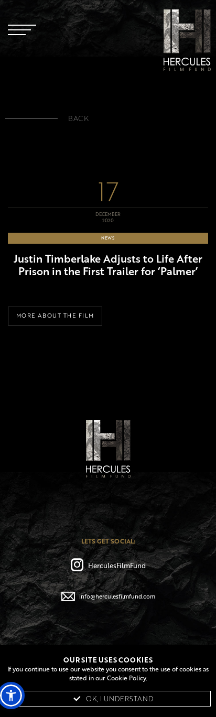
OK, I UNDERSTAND (119, 698)
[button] (11, 696)
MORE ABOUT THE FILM (55, 315)
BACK (78, 118)
